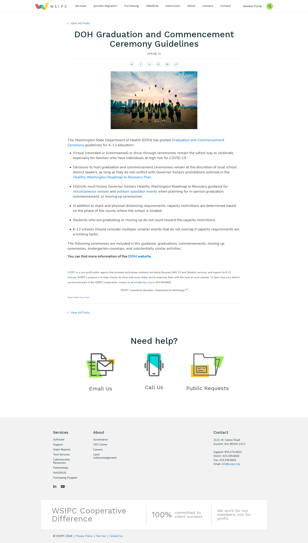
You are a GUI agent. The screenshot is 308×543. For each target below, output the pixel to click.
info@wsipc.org (143, 282)
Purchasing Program (65, 477)
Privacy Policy (84, 536)
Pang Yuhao (84, 297)
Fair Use (101, 536)
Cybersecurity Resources (61, 461)
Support (58, 444)
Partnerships (60, 467)
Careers (207, 5)
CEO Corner (100, 444)
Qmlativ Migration (105, 5)
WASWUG (152, 5)
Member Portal (252, 6)
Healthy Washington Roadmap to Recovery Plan (112, 177)
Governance (100, 439)
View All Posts (80, 23)
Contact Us (116, 536)
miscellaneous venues (91, 191)
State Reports (61, 449)
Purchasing (131, 5)
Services (80, 5)
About (191, 5)
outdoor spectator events (137, 191)
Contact (225, 5)
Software (59, 439)
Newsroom (173, 5)
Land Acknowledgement (105, 456)
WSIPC (71, 272)
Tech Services (61, 454)
